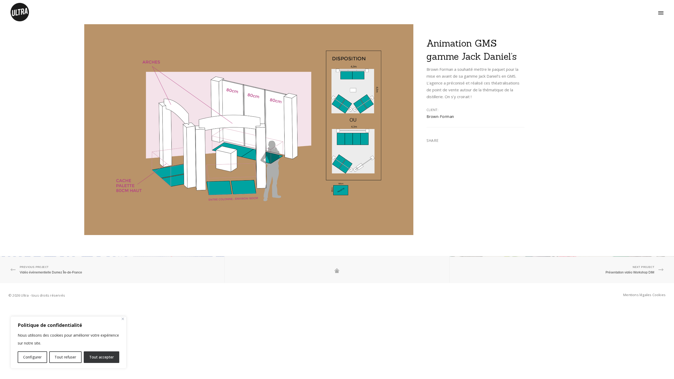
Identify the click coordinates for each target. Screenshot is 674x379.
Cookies (659, 294)
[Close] (123, 319)
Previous (87, 129)
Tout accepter (101, 357)
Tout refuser (65, 357)
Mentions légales (637, 294)
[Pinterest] (435, 140)
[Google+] (435, 135)
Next (410, 129)
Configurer (32, 357)
